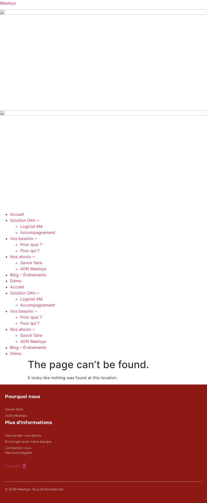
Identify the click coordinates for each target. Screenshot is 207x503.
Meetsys (8, 3)
